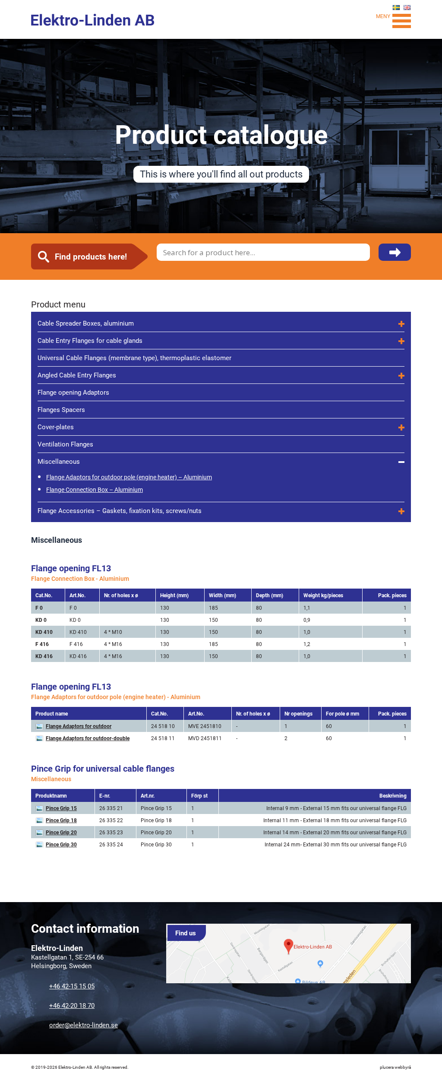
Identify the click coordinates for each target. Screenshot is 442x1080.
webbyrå (403, 1067)
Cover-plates (56, 426)
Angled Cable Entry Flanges (77, 375)
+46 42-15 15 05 (72, 986)
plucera (387, 1067)
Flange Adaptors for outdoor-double (87, 738)
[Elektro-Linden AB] (93, 20)
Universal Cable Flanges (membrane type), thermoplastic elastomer (134, 357)
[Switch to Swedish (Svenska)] (396, 7)
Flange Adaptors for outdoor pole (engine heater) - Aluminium (115, 697)
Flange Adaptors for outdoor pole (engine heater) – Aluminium (129, 477)
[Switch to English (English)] (407, 7)
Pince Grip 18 (61, 820)
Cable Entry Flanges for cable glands (90, 340)
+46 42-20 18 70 (72, 1005)
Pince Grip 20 (61, 832)
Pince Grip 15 (61, 807)
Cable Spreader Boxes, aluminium (86, 323)
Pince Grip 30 (61, 844)
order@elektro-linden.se (83, 1024)
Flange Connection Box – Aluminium (94, 489)
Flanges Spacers (61, 409)
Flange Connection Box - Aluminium (80, 578)
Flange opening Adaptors (73, 392)
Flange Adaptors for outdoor (78, 725)
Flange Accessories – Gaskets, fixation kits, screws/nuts (120, 510)
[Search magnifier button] (395, 257)
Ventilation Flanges (65, 444)
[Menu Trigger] (401, 19)
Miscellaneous (59, 461)
